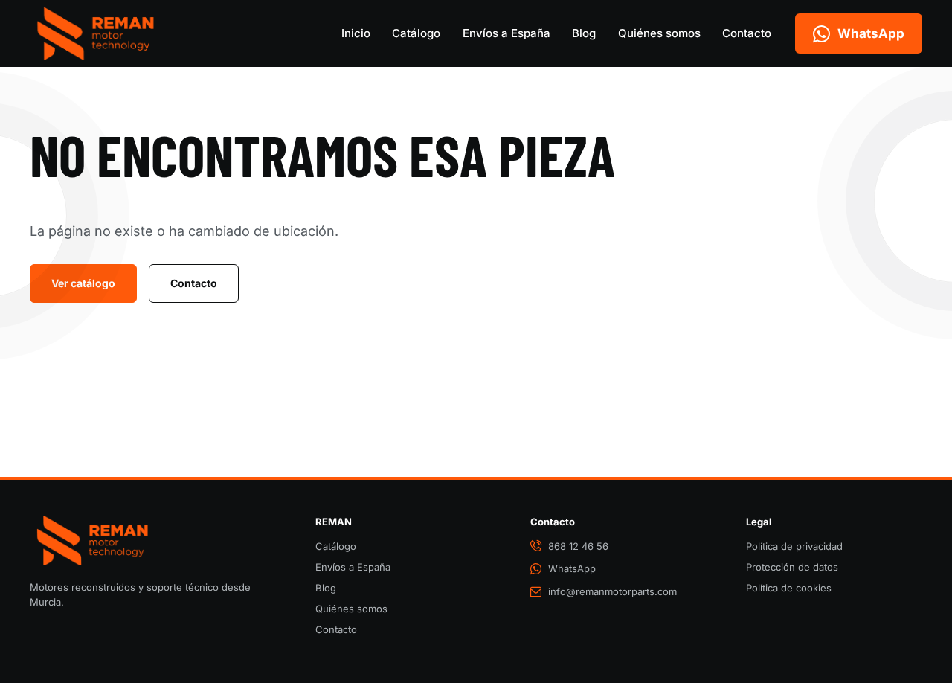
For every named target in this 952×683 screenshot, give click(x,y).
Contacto (746, 33)
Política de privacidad (794, 546)
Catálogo (416, 33)
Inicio (355, 33)
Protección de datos (792, 567)
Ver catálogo (83, 283)
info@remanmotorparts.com (612, 591)
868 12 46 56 (578, 546)
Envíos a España (506, 33)
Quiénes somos (659, 33)
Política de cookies (789, 588)
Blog (584, 33)
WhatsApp (572, 568)
